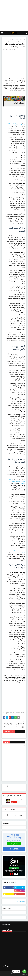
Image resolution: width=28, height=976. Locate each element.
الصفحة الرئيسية (22, 39)
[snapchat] (8, 894)
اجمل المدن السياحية (10, 712)
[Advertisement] (14, 16)
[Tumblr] (8, 890)
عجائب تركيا (15, 39)
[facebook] (8, 887)
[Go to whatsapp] (24, 971)
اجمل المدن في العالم (19, 712)
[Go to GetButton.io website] (24, 974)
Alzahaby (6, 49)
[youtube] (19, 894)
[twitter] (19, 887)
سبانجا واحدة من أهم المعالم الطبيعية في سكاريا (16, 481)
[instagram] (19, 890)
